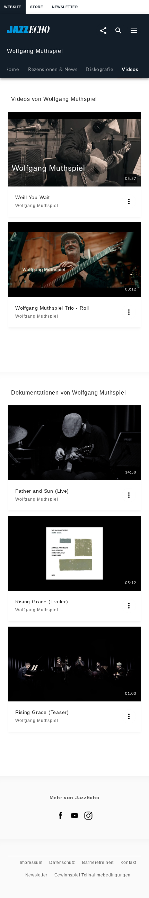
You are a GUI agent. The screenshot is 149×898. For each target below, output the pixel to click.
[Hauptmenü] (134, 31)
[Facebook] (61, 815)
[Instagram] (88, 815)
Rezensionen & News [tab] (52, 69)
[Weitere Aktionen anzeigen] (129, 201)
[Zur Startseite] (40, 33)
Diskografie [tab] (99, 69)
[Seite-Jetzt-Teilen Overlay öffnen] (103, 31)
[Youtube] (74, 815)
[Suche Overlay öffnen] (118, 31)
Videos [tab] (130, 69)
